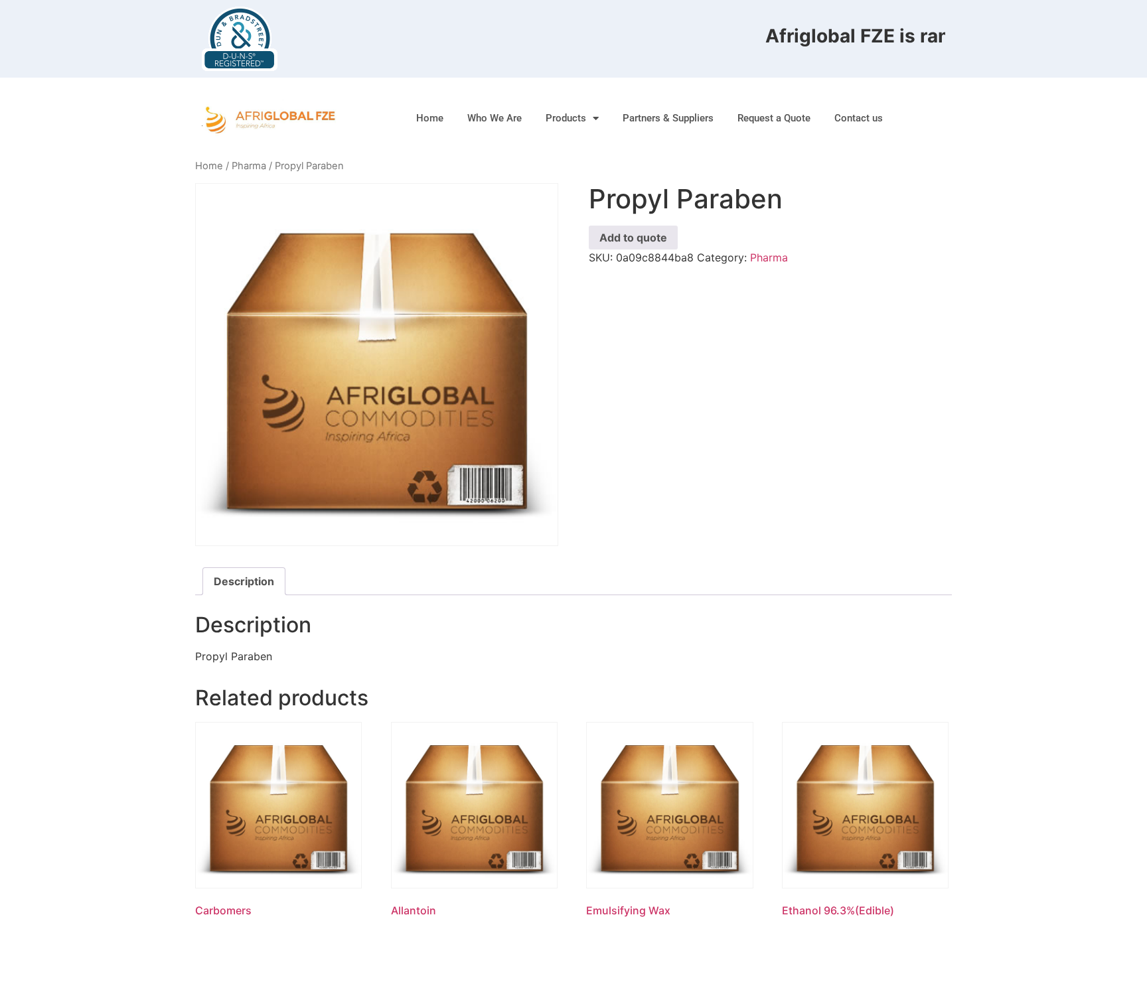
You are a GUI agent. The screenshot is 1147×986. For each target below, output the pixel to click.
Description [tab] (244, 581)
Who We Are (494, 118)
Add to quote (633, 237)
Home (429, 118)
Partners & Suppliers (668, 118)
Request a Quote (773, 118)
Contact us (858, 118)
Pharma (249, 166)
